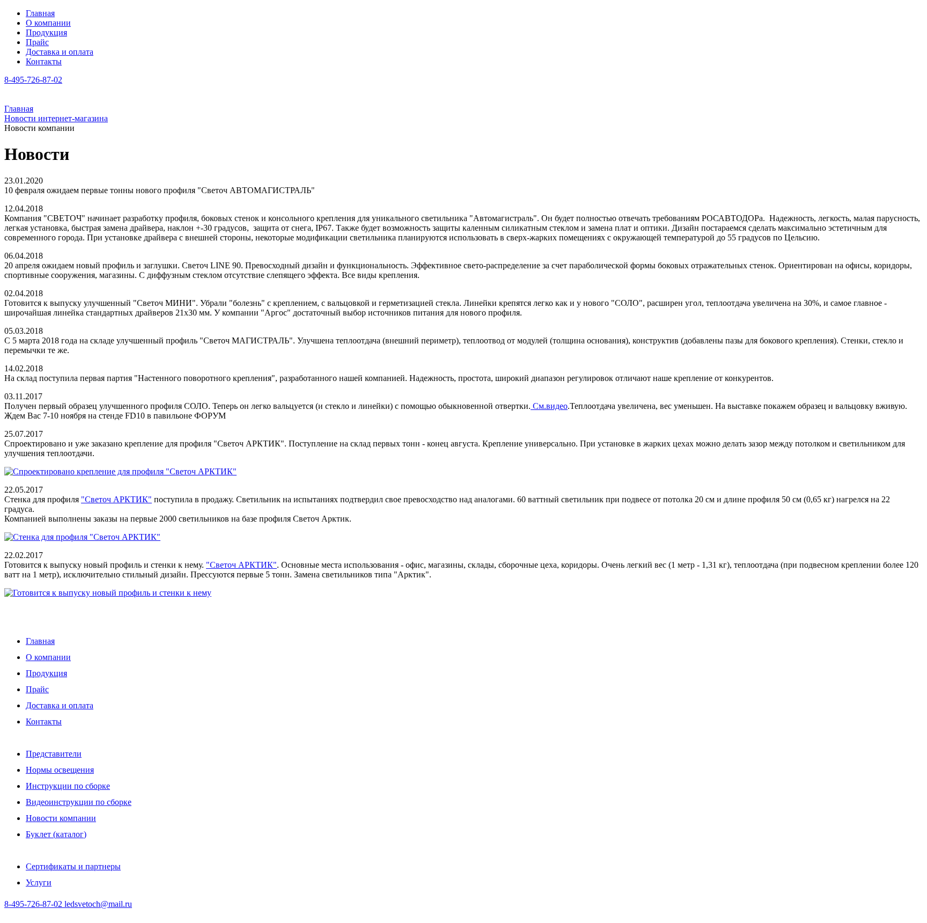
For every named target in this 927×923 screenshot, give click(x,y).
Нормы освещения (60, 769)
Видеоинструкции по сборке (78, 802)
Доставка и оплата (59, 51)
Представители (54, 753)
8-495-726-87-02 (34, 904)
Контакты (44, 61)
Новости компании (61, 818)
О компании (48, 22)
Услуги (39, 882)
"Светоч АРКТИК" (116, 499)
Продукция (46, 32)
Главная (40, 13)
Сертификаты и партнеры (73, 866)
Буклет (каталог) (56, 834)
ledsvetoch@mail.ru (98, 904)
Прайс (37, 42)
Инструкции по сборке (68, 785)
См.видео (549, 406)
